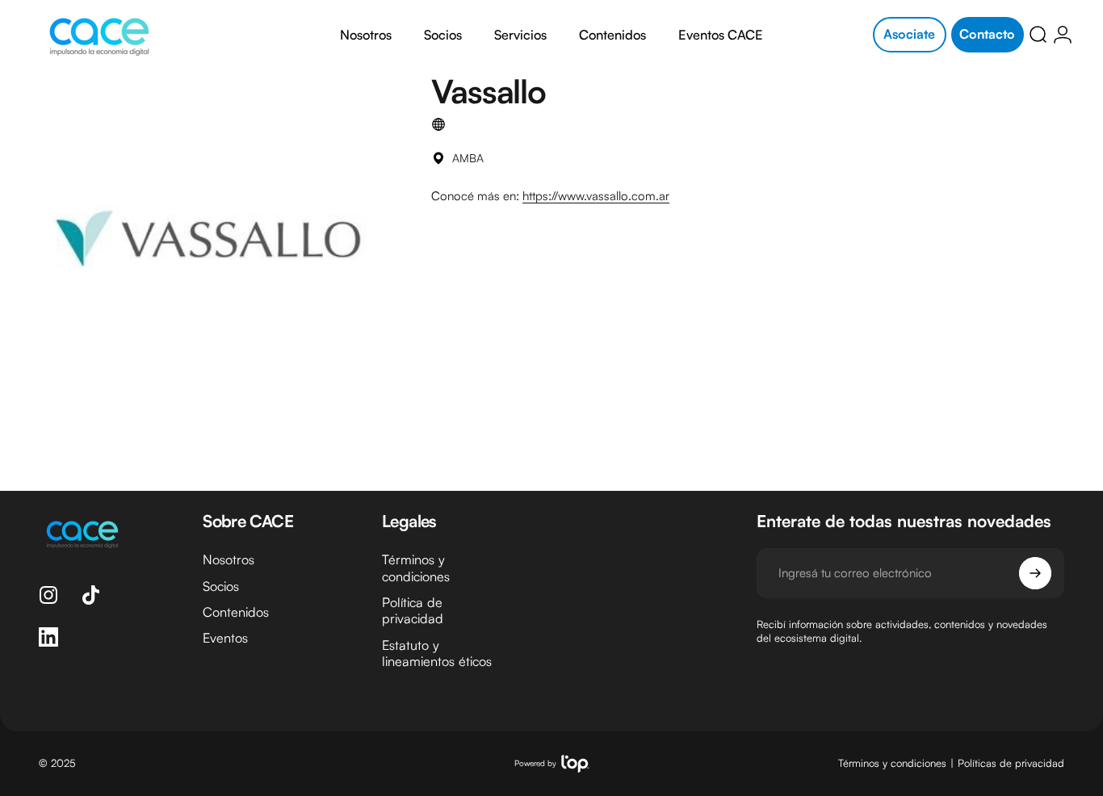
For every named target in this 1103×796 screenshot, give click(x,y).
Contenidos (236, 612)
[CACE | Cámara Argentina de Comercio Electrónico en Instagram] (48, 595)
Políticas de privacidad (1011, 762)
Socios (221, 586)
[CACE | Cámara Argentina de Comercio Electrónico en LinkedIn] (48, 637)
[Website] (438, 124)
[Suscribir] (1035, 573)
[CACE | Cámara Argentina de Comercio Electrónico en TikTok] (90, 595)
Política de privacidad (412, 610)
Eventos (225, 639)
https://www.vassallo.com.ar (595, 195)
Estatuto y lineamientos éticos (437, 653)
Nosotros (228, 559)
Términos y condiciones (416, 567)
